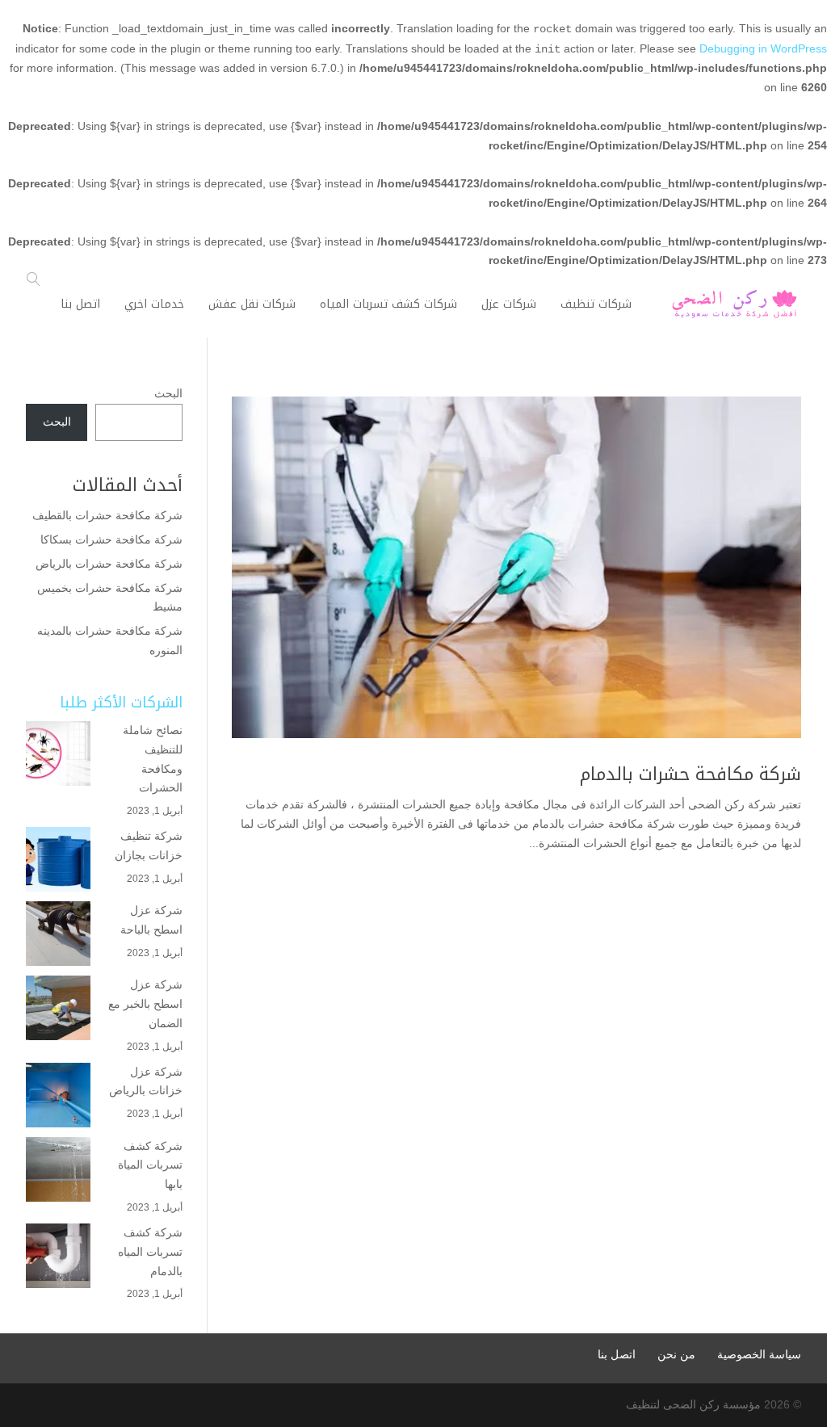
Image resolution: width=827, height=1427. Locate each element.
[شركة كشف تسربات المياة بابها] (58, 1169)
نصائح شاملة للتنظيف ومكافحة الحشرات (153, 759)
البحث (168, 393)
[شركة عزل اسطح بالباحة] (58, 933)
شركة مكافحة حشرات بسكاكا (111, 539)
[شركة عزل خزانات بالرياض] (58, 1095)
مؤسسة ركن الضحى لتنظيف (693, 1404)
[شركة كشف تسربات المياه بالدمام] (58, 1255)
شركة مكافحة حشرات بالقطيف (107, 515)
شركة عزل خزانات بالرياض (146, 1081)
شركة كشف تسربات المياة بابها (150, 1165)
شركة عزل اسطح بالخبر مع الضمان (145, 1004)
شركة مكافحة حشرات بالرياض (107, 563)
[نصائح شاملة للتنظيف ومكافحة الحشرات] (58, 753)
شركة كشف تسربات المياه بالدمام (150, 1252)
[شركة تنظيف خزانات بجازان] (58, 859)
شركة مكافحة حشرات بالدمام (690, 774)
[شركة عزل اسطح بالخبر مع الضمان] (58, 1008)
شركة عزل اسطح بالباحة (150, 920)
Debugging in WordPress (763, 48)
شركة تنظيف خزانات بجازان (149, 845)
